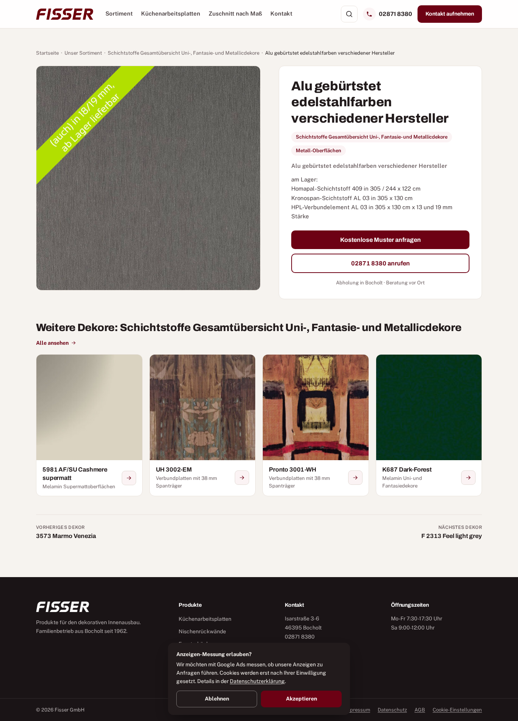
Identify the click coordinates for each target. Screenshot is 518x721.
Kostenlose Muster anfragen (380, 240)
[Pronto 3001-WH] (316, 425)
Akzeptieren (301, 699)
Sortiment (119, 13)
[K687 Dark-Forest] (429, 425)
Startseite (47, 53)
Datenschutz (392, 710)
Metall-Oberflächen (318, 150)
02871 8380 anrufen (380, 263)
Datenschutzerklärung (257, 681)
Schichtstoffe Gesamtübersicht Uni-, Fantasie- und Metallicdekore (183, 53)
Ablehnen (217, 699)
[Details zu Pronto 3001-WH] (355, 477)
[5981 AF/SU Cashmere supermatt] (89, 425)
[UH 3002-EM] (203, 425)
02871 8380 (395, 14)
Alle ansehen (52, 343)
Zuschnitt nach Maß (235, 13)
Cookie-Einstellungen (457, 710)
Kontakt (281, 13)
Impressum (357, 710)
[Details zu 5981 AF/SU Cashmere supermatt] (129, 478)
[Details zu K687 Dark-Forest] (468, 477)
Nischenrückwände (202, 631)
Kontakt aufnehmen (449, 14)
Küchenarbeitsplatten (170, 13)
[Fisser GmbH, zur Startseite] (64, 14)
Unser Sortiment (83, 53)
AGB (419, 710)
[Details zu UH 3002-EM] (242, 477)
